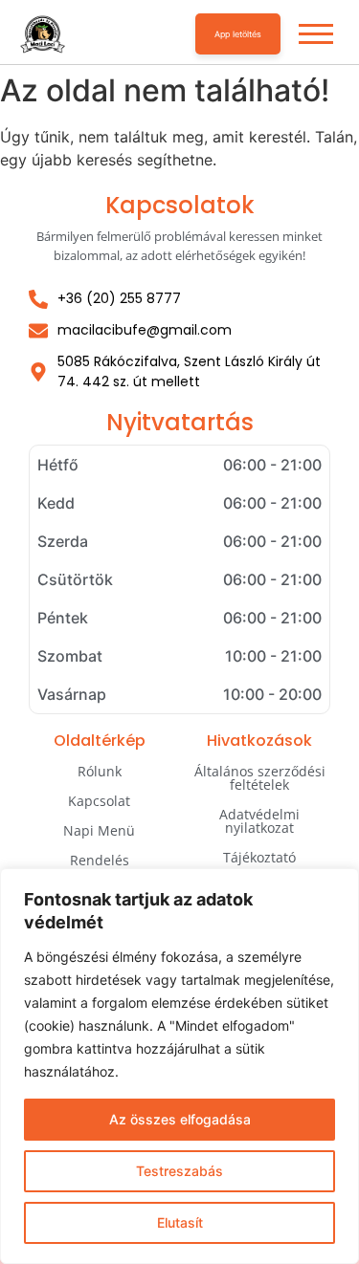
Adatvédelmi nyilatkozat (259, 821)
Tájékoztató (259, 857)
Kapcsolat (99, 801)
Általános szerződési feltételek (259, 778)
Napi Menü (99, 830)
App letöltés (237, 34)
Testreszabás (179, 1171)
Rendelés (99, 860)
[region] (179, 1066)
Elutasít (180, 1222)
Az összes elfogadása (180, 1119)
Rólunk (100, 771)
